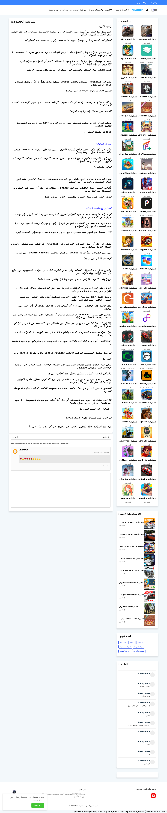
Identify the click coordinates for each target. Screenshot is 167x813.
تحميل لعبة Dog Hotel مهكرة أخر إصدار (146, 422)
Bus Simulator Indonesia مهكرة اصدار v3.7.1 (131, 546)
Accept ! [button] (38, 805)
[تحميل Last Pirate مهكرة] (149, 608)
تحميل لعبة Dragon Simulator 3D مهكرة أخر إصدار (127, 383)
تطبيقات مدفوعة (95, 10)
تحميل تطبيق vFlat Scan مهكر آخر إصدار (146, 58)
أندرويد (107, 10)
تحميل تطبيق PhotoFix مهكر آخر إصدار (146, 211)
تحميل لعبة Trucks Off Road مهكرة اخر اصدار (127, 39)
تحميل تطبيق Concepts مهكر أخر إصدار (127, 307)
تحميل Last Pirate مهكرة (128, 607)
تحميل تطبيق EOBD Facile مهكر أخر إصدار (146, 383)
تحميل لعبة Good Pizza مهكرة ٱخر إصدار (131, 619)
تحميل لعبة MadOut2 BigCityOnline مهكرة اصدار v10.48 (131, 534)
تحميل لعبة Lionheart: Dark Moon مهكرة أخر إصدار (127, 288)
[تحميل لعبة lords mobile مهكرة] (149, 584)
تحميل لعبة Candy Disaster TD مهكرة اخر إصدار (127, 211)
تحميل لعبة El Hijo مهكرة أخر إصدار (146, 460)
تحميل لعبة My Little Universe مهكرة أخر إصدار (127, 135)
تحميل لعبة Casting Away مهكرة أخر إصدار (146, 173)
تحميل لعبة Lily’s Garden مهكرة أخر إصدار (127, 479)
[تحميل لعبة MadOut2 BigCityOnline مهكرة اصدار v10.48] (149, 535)
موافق (35, 799)
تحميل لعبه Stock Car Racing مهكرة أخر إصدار (146, 479)
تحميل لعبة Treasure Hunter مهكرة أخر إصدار (127, 402)
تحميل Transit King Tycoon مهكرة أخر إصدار (127, 441)
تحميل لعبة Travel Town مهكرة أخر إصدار (146, 269)
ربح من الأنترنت (125, 651)
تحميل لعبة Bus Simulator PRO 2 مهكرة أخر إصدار (146, 402)
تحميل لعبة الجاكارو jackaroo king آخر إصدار (127, 77)
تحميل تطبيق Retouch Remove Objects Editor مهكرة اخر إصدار (127, 192)
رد (107, 465)
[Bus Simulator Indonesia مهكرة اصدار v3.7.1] (149, 548)
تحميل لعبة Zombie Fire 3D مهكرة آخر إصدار (146, 77)
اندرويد (132, 642)
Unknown (23, 449)
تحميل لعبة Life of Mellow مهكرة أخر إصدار (127, 154)
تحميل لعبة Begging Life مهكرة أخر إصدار (146, 441)
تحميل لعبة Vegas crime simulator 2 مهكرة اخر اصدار (127, 96)
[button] (148, 10)
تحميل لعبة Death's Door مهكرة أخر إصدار (146, 230)
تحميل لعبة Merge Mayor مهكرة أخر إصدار (127, 460)
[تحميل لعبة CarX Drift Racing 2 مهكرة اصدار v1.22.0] (149, 523)
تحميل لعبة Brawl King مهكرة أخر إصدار (146, 498)
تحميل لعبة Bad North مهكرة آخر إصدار (146, 96)
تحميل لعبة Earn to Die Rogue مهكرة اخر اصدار (127, 116)
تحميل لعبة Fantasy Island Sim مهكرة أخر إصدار (127, 173)
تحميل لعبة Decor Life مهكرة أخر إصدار (146, 288)
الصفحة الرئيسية (121, 10)
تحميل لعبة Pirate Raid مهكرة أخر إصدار (146, 307)
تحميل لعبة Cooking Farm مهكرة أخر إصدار (127, 326)
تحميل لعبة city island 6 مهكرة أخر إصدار (127, 230)
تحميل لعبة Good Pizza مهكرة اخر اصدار (146, 116)
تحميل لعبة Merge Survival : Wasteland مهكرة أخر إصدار (127, 249)
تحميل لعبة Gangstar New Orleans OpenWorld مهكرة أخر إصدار (146, 192)
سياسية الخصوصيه (143, 2)
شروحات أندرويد (66, 10)
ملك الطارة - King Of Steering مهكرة (131, 558)
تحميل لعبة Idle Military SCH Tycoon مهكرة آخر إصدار (127, 58)
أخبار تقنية (83, 10)
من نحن (155, 2)
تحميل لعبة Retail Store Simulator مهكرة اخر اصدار (146, 135)
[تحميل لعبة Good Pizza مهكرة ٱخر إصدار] (149, 620)
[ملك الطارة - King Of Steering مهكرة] (149, 560)
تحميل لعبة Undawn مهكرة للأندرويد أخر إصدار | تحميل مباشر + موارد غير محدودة (146, 39)
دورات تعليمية (53, 10)
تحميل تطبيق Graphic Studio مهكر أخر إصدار (146, 326)
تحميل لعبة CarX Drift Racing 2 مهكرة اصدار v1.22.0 (131, 522)
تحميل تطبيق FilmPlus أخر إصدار (146, 154)
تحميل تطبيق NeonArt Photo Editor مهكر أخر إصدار (127, 345)
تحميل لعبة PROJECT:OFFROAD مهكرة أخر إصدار (146, 345)
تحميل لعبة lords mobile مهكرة (130, 582)
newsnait (138, 10)
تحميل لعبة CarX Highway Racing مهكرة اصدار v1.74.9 (131, 594)
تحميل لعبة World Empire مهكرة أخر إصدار (127, 269)
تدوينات (76, 10)
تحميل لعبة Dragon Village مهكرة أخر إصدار (127, 422)
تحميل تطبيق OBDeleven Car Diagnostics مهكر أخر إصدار (146, 364)
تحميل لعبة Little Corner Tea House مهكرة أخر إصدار (127, 498)
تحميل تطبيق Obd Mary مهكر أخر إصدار (127, 364)
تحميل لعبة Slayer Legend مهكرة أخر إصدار (146, 249)
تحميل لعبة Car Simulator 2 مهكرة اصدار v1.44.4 (131, 570)
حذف (102, 465)
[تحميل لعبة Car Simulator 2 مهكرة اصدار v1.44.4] (149, 572)
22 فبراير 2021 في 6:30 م (101, 452)
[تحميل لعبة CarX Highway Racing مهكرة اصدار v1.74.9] (149, 596)
